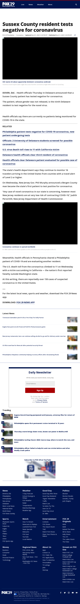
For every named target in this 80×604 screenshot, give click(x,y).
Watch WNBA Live (68, 579)
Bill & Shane (66, 532)
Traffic (44, 501)
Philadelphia (6, 496)
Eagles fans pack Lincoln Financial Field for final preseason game (23, 327)
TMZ (44, 529)
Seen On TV (46, 509)
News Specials (27, 529)
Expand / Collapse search (76, 4)
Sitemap (45, 570)
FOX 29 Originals (66, 520)
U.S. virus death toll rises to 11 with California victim (30, 149)
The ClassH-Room (48, 527)
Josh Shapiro (66, 501)
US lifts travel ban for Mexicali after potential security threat (22, 345)
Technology (6, 560)
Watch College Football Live (67, 556)
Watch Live (46, 504)
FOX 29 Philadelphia (8, 35)
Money (5, 547)
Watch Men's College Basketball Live (69, 570)
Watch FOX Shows (48, 532)
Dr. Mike (45, 514)
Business (5, 550)
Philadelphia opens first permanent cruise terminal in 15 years (39, 423)
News (5, 490)
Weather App (26, 510)
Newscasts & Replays (29, 524)
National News (7, 509)
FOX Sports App (7, 541)
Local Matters (27, 539)
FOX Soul (25, 534)
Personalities (46, 563)
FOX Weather (26, 500)
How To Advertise (48, 560)
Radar (24, 503)
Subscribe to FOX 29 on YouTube (37, 460)
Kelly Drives (66, 534)
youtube (72, 592)
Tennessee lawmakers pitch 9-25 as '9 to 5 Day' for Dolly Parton (23, 318)
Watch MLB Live (68, 559)
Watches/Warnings (28, 508)
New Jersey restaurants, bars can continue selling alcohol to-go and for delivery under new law (34, 336)
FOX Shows (46, 524)
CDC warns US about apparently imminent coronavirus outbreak (26, 82)
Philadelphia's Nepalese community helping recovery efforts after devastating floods (30, 355)
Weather (26, 490)
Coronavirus (19, 35)
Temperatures (27, 505)
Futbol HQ (5, 526)
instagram (68, 592)
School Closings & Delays (28, 497)
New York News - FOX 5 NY (30, 558)
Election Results (67, 496)
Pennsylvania (6, 499)
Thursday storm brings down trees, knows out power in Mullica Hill (41, 432)
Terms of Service (41, 402)
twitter (64, 592)
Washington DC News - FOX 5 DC (29, 562)
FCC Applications (48, 558)
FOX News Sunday (8, 514)
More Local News (8, 506)
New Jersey (6, 501)
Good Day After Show (49, 494)
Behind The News (68, 529)
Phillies (4, 534)
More (50, 4)
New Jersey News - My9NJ (28, 553)
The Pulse (65, 542)
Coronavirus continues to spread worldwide (18, 247)
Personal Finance (8, 558)
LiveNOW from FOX (29, 527)
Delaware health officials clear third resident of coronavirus (35, 154)
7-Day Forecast (27, 494)
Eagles (4, 529)
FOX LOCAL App (27, 550)
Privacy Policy (42, 400)
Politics (65, 490)
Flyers (4, 531)
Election (65, 494)
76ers (4, 536)
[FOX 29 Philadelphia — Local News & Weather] (9, 4)
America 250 (6, 494)
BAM (64, 527)
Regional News (29, 547)
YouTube (25, 537)
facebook (60, 592)
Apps (44, 550)
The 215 (65, 537)
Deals (4, 555)
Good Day (47, 490)
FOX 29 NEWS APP (25, 302)
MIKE (64, 524)
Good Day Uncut (48, 511)
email (76, 592)
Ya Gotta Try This (48, 506)
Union (4, 539)
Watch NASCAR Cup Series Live (69, 563)
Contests (45, 522)
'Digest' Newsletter (48, 499)
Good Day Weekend (49, 496)
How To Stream (27, 522)
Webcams (25, 532)
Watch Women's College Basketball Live (68, 575)
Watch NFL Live (67, 553)
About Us (46, 547)
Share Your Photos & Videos (49, 535)
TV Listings (46, 565)
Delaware (5, 504)
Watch (25, 519)
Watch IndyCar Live (68, 566)
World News (6, 511)
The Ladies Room (68, 539)
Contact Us (46, 553)
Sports (5, 519)
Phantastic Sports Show (8, 523)
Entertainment (49, 519)
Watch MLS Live (67, 582)
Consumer (5, 553)
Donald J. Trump (67, 499)
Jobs (43, 567)
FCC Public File (47, 555)
